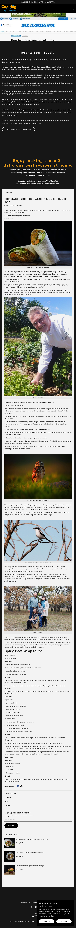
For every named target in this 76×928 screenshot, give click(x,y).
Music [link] (6, 801)
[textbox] (38, 820)
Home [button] (11, 921)
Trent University (59, 279)
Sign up (11, 825)
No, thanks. (47, 921)
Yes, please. (64, 921)
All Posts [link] (7, 797)
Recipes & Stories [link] (22, 921)
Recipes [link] (7, 805)
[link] (8, 8)
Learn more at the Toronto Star (18, 129)
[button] (73, 9)
